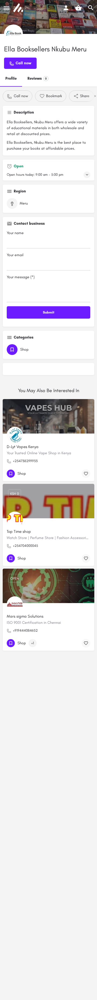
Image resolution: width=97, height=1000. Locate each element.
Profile (11, 78)
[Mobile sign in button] (66, 7)
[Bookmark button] (86, 473)
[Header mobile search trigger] (90, 7)
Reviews (37, 78)
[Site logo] (19, 8)
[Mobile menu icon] (6, 8)
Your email (15, 255)
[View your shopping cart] (78, 7)
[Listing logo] (13, 33)
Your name (15, 233)
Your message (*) (20, 277)
